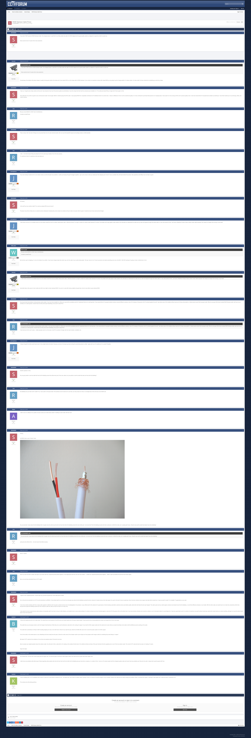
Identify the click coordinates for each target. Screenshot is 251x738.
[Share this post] (242, 32)
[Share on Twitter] (8, 722)
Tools (24, 8)
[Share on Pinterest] (22, 722)
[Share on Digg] (12, 722)
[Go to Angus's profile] (13, 416)
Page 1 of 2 (19, 29)
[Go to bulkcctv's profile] (13, 623)
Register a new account (66, 709)
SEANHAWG (16, 23)
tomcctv (13, 61)
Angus (13, 409)
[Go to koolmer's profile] (13, 681)
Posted (24, 32)
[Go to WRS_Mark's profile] (13, 252)
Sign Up (242, 8)
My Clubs (13, 78)
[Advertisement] (125, 17)
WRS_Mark (13, 245)
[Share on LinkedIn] (20, 722)
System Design (29, 23)
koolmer (13, 674)
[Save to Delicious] (14, 722)
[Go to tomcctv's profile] (13, 68)
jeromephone (14, 171)
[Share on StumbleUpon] (18, 722)
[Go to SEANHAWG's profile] (10, 23)
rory (14, 108)
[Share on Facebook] (10, 722)
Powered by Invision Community (239, 736)
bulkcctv (13, 617)
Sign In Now (185, 709)
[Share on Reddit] (16, 722)
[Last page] (15, 29)
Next (13, 29)
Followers (238, 22)
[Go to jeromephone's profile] (13, 178)
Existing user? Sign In (234, 8)
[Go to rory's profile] (13, 115)
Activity (17, 8)
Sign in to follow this (231, 21)
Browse (10, 8)
